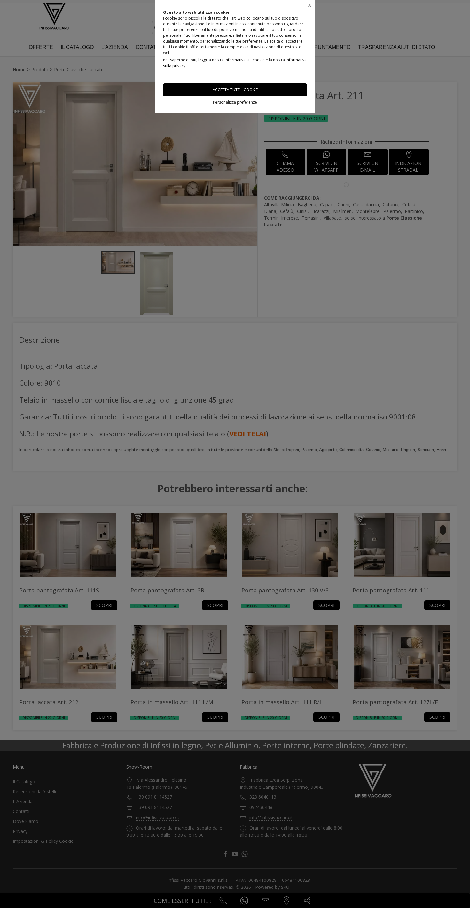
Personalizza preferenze (235, 102)
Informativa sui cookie (245, 60)
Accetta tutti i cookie (235, 89)
